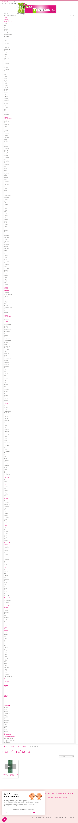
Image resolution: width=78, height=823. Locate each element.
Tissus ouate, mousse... (6, 289)
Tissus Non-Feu (5, 72)
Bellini (5, 80)
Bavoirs (6, 610)
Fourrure (6, 137)
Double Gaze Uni (6, 232)
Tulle (5, 277)
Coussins (6, 292)
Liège (5, 82)
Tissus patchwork (7, 316)
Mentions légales (61, 817)
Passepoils (7, 451)
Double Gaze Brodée (6, 221)
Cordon (6, 418)
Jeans (5, 168)
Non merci (9, 813)
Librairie (6, 517)
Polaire (6, 146)
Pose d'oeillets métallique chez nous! (7, 722)
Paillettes (6, 197)
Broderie (11, 746)
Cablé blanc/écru (6, 572)
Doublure (6, 31)
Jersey (5, 170)
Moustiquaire (8, 294)
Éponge (6, 150)
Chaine (6, 416)
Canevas (6, 612)
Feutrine (6, 164)
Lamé (5, 444)
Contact (5, 2)
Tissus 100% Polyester (6, 259)
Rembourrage (8, 307)
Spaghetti (7, 474)
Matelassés (7, 195)
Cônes (6, 486)
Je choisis (23, 813)
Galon (5, 436)
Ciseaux (6, 368)
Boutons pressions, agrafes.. (6, 364)
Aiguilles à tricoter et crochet (6, 551)
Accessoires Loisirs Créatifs (7, 326)
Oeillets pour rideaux (6, 709)
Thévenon (7, 69)
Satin (5, 467)
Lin (5, 42)
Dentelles (6, 429)
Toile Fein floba (5, 662)
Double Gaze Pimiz (6, 226)
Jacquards (7, 442)
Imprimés (6, 235)
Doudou (6, 135)
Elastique (6, 465)
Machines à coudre (9, 736)
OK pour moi (37, 813)
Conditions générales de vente (41, 817)
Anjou (5, 78)
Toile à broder (21, 746)
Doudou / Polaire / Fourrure (6, 130)
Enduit (6, 33)
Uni (5, 414)
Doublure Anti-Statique (6, 266)
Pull (5, 163)
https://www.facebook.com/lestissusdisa (55, 797)
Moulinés (6, 595)
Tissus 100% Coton (6, 212)
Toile (5, 76)
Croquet (6, 420)
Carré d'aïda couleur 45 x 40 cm (10, 775)
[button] (4, 819)
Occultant (7, 49)
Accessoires (7, 411)
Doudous (6, 614)
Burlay (6, 263)
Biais (5, 409)
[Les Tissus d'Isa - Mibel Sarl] (40, 9)
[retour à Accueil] (4, 747)
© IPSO (72, 817)
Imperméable (8, 34)
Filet (5, 166)
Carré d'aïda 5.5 (6, 634)
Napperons (7, 625)
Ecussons (6, 502)
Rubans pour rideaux (6, 729)
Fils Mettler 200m (6, 494)
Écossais (6, 148)
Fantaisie (6, 413)
